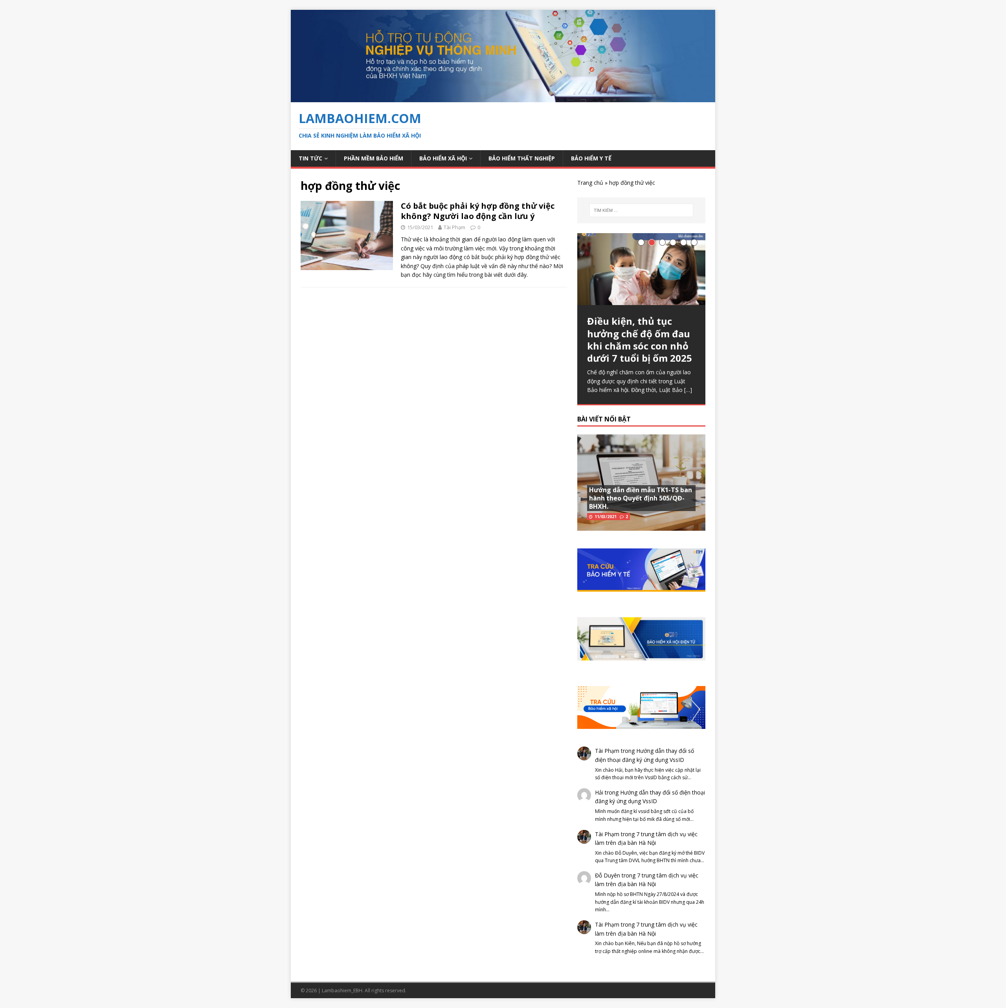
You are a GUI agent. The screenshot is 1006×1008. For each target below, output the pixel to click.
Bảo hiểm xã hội (443, 158)
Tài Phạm (454, 227)
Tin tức (310, 158)
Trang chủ (590, 182)
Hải (599, 792)
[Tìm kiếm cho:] (641, 210)
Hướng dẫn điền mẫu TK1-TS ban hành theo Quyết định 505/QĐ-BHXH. (640, 498)
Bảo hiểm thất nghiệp (521, 158)
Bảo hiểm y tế (591, 158)
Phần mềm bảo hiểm (373, 158)
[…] (688, 390)
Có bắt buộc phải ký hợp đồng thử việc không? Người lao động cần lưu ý (477, 210)
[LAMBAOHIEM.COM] (503, 97)
